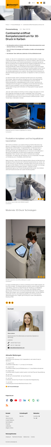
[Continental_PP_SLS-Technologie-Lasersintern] (25, 248)
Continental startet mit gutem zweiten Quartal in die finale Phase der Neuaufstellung (25, 372)
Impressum (8, 436)
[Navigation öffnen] (44, 3)
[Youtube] (16, 400)
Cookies (33, 436)
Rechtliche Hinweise (17, 436)
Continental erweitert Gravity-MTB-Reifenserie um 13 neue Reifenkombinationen (24, 368)
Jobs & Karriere (9, 418)
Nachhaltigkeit (9, 422)
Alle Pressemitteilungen (13, 386)
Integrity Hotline (9, 427)
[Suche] (41, 3)
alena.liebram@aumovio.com (17, 347)
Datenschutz (26, 436)
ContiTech (35, 416)
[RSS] (7, 405)
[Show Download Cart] (37, 3)
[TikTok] (11, 400)
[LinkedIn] (24, 400)
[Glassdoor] (33, 400)
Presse (7, 416)
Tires (34, 418)
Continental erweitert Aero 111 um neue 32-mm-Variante (19, 364)
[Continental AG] (12, 4)
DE (33, 2)
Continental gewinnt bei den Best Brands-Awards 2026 (18, 383)
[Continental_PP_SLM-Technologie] (25, 187)
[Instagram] (20, 400)
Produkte (8, 424)
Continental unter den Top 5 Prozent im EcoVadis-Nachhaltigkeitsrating (22, 379)
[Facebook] (7, 400)
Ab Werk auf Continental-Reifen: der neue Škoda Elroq (18, 376)
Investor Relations (10, 420)
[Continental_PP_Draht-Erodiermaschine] (25, 116)
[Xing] (29, 400)
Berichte (21, 416)
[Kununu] (38, 400)
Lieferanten (8, 426)
